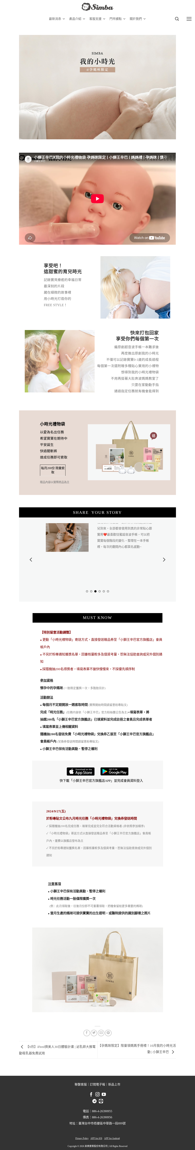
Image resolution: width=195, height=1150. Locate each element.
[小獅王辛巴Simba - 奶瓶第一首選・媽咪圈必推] (97, 7)
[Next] (163, 557)
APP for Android (112, 1134)
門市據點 (115, 18)
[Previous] (31, 557)
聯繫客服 (81, 1080)
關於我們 (136, 18)
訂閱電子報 (97, 1080)
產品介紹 (75, 18)
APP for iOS (96, 1134)
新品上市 (114, 1080)
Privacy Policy (82, 1134)
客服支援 (95, 18)
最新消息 (55, 18)
